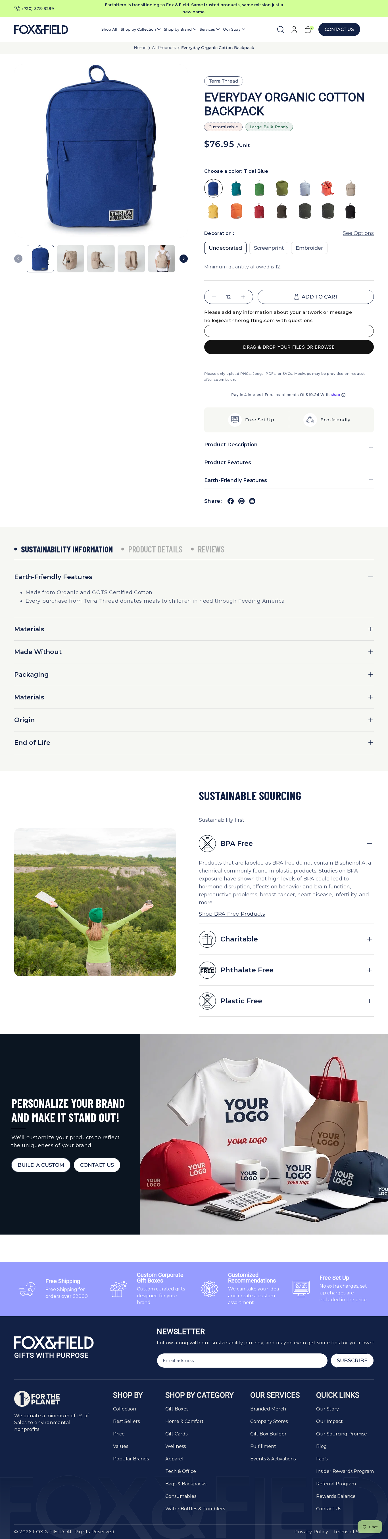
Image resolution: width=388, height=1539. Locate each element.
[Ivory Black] (351, 211)
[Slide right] (184, 259)
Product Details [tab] (155, 549)
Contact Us (339, 29)
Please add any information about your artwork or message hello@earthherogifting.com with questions (278, 316)
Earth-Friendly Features (53, 577)
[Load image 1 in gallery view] (40, 258)
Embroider (309, 248)
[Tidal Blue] (213, 188)
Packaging (31, 674)
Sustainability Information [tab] (67, 549)
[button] (140, 29)
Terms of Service (353, 1531)
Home (140, 47)
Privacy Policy (311, 1531)
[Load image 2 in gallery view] (70, 258)
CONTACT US (97, 1165)
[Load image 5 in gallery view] (162, 258)
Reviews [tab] (211, 549)
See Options (358, 233)
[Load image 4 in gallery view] (131, 258)
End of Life (32, 743)
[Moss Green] (259, 188)
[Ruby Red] (259, 211)
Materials (29, 629)
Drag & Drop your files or (289, 347)
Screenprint (269, 248)
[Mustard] (213, 211)
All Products (164, 47)
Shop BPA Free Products (232, 914)
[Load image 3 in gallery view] (101, 258)
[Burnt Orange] (236, 211)
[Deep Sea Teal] (236, 188)
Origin (24, 720)
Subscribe (352, 1360)
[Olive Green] (282, 188)
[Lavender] (305, 188)
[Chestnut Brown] (282, 211)
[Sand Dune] (351, 188)
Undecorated (225, 248)
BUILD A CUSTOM (41, 1165)
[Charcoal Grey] (328, 211)
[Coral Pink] (328, 188)
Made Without (38, 652)
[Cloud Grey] (305, 211)
